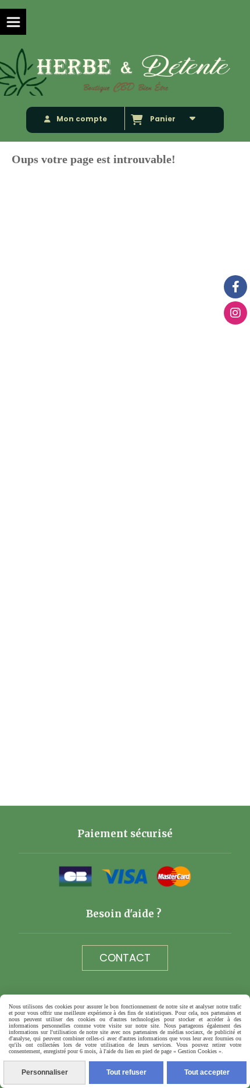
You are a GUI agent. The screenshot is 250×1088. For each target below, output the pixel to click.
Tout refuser (126, 1072)
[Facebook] (235, 286)
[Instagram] (235, 313)
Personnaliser (45, 1072)
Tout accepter (207, 1072)
